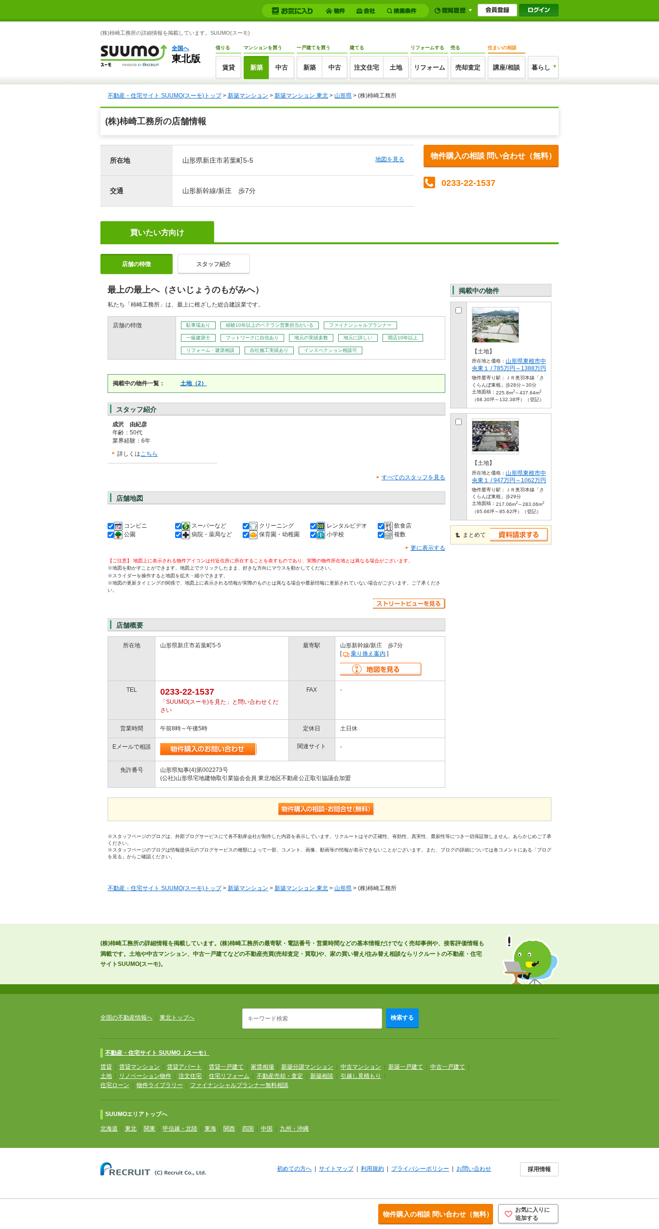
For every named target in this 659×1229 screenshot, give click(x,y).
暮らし (541, 67)
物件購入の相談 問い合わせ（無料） (493, 156)
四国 (248, 1128)
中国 (267, 1128)
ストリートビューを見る (409, 604)
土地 (396, 67)
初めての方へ (294, 1168)
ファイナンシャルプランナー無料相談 (239, 1085)
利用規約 (372, 1168)
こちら (149, 453)
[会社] (367, 11)
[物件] (337, 11)
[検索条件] (403, 11)
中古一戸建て (447, 1066)
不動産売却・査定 (280, 1076)
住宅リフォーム (229, 1076)
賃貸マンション (139, 1066)
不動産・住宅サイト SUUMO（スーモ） (157, 1052)
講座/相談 (506, 67)
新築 (256, 67)
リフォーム (429, 67)
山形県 (343, 95)
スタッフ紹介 (213, 264)
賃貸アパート (184, 1066)
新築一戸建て (405, 1066)
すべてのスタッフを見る (413, 477)
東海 (210, 1128)
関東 (149, 1128)
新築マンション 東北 (301, 95)
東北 (131, 1128)
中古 (281, 67)
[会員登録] (497, 10)
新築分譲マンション (307, 1066)
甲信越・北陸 (180, 1128)
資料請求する (519, 535)
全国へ (180, 48)
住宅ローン (114, 1085)
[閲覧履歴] (453, 10)
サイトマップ (336, 1168)
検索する (402, 1017)
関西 (229, 1128)
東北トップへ (177, 1017)
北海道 (109, 1128)
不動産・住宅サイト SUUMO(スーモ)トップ (164, 95)
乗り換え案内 (368, 653)
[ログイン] (539, 10)
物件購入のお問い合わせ (208, 749)
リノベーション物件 (145, 1076)
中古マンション (361, 1066)
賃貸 (228, 67)
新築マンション (248, 95)
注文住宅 (366, 67)
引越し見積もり (361, 1076)
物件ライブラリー (160, 1085)
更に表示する (428, 548)
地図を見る (389, 159)
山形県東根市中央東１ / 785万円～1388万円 (509, 365)
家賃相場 (262, 1066)
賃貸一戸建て (226, 1066)
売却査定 (468, 67)
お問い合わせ (473, 1168)
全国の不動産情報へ (126, 1017)
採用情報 (539, 1169)
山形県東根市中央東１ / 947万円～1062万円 (509, 477)
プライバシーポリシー (420, 1168)
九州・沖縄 (294, 1128)
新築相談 (321, 1076)
